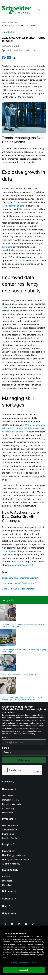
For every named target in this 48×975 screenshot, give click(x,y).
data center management (20, 565)
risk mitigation (9, 551)
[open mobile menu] (45, 10)
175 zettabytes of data (13, 206)
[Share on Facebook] (4, 58)
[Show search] (39, 10)
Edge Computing (10, 589)
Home (4, 23)
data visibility (20, 260)
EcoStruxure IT (10, 348)
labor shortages (27, 589)
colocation (7, 578)
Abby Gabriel (28, 50)
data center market (28, 66)
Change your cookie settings (24, 963)
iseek (4, 307)
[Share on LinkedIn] (9, 58)
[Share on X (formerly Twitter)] (14, 58)
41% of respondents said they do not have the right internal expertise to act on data (23, 428)
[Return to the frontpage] (15, 10)
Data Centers (13, 23)
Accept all (23, 970)
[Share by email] (19, 58)
